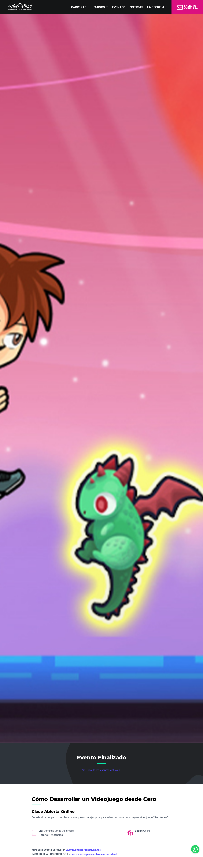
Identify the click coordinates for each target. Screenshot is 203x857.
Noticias (136, 7)
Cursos (99, 7)
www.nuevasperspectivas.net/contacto (95, 854)
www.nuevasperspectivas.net (83, 849)
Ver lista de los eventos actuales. (101, 770)
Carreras (78, 7)
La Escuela (156, 7)
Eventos (118, 7)
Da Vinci (20, 6)
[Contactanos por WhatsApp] (195, 849)
